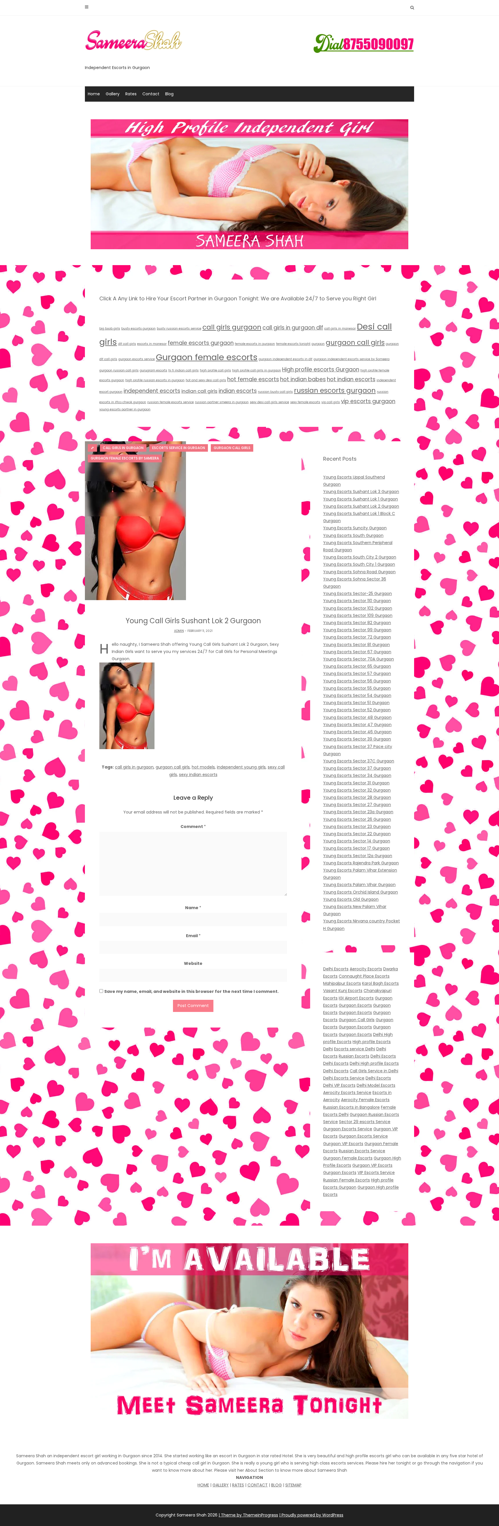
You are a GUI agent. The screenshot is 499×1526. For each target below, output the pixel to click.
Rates (131, 94)
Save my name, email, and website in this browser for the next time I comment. (191, 991)
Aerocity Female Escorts (365, 1100)
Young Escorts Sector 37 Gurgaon (357, 768)
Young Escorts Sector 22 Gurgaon (357, 834)
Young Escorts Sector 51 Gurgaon (356, 703)
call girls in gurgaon (134, 767)
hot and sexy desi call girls (206, 380)
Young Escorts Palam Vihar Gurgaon (359, 884)
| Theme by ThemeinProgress (248, 1515)
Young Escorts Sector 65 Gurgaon (357, 666)
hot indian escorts (351, 379)
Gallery (113, 94)
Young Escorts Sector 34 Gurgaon (357, 775)
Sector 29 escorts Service (364, 1122)
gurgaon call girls (355, 342)
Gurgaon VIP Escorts (343, 1144)
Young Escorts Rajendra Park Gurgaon (361, 863)
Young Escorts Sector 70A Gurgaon (358, 659)
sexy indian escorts (198, 774)
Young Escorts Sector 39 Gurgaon (357, 739)
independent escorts (152, 391)
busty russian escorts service (179, 328)
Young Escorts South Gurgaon (353, 535)
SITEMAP (293, 1485)
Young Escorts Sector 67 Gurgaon (357, 652)
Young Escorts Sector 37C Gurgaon (358, 761)
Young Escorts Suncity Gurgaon (355, 528)
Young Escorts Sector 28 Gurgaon (357, 797)
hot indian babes (303, 379)
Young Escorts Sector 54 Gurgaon (357, 695)
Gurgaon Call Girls (357, 1020)
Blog (169, 94)
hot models (203, 767)
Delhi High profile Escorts (374, 1063)
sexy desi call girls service (269, 402)
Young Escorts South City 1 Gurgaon (359, 564)
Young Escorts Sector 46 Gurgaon (357, 732)
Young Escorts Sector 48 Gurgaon (357, 717)
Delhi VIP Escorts (339, 1085)
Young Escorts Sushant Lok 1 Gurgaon (360, 499)
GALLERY (221, 1485)
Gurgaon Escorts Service (347, 1129)
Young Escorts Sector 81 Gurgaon (356, 644)
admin (179, 631)
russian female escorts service (170, 402)
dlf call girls (127, 344)
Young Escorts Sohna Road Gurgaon (359, 572)
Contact (150, 94)
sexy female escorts (305, 402)
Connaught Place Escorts (364, 976)
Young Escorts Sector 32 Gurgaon (357, 790)
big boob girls (109, 328)
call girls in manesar (340, 328)
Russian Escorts (354, 1056)
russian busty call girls (275, 392)
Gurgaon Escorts (355, 1005)
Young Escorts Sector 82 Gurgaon (357, 623)
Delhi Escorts (336, 969)
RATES (238, 1485)
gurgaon (318, 344)
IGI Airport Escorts (356, 998)
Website (193, 963)
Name (193, 908)
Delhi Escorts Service (343, 1078)
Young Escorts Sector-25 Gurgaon (357, 593)
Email (193, 936)
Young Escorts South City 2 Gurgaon (359, 557)
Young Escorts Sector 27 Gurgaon (357, 804)
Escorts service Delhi (354, 1049)
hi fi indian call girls (183, 370)
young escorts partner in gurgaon (124, 409)
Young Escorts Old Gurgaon (351, 899)
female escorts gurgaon (201, 343)
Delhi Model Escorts (376, 1085)
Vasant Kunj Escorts (342, 990)
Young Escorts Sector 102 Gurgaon (357, 608)
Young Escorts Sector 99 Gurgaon (357, 630)
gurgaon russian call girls (119, 370)
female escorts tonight (293, 344)
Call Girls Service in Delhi (374, 1071)
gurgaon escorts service (136, 359)
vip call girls (330, 402)
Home (94, 94)
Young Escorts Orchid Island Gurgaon (360, 892)
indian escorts (238, 391)
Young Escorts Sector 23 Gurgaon (357, 826)
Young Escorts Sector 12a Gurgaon (357, 856)
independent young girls (241, 767)
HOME (203, 1485)
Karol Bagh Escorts (380, 983)
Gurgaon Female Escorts (348, 1158)
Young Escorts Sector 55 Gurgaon (357, 688)
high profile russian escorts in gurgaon (155, 380)
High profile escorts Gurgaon (320, 369)
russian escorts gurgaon (335, 390)
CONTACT (257, 1485)
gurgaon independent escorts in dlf (285, 359)
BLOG (276, 1485)
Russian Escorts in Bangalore (351, 1107)
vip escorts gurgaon (368, 401)
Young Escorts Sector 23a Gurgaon (358, 812)
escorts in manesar (152, 344)
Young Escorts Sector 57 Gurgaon (357, 673)
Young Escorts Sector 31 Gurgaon (356, 783)
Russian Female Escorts (346, 1180)
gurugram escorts (153, 370)
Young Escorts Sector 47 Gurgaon (357, 724)
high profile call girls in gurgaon (256, 370)
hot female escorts (253, 379)
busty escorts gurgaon (138, 328)
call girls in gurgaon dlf (292, 328)
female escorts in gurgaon (255, 344)
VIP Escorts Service (376, 1172)
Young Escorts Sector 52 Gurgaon (357, 710)
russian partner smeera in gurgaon (222, 402)
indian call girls (199, 391)
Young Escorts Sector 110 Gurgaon (357, 601)
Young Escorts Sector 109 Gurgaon (357, 615)
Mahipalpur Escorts (342, 983)
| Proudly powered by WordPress (311, 1515)
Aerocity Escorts (366, 969)
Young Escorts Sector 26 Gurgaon (357, 819)
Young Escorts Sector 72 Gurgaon (357, 637)
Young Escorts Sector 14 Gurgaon (356, 841)
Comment (193, 826)
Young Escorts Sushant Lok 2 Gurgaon (361, 506)
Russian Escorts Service (362, 1151)
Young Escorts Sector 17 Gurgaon (356, 848)
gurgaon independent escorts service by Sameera (352, 359)
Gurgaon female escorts (207, 357)
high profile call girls (215, 370)
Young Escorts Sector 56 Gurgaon (357, 681)
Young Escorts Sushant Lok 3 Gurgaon (361, 491)
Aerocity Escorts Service (347, 1092)
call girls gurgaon (231, 327)
